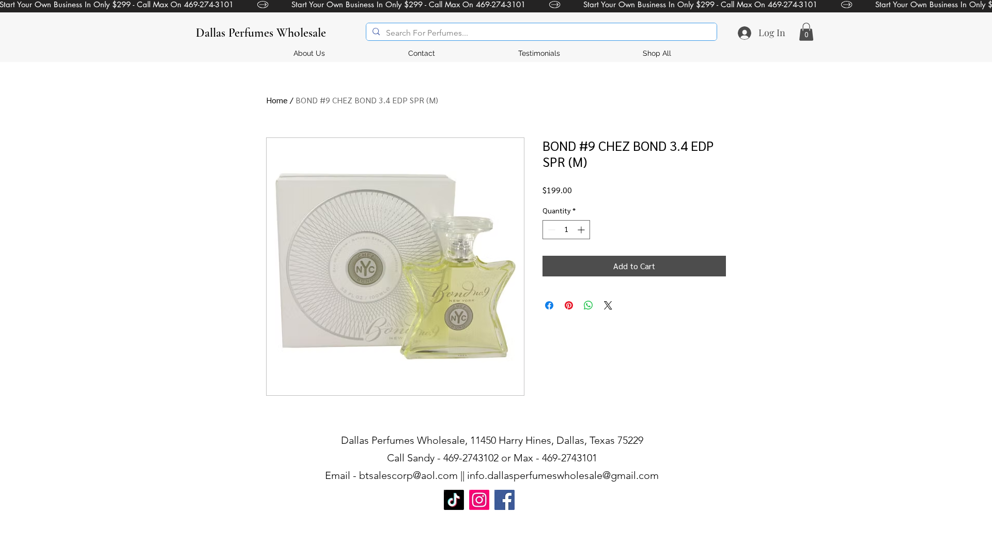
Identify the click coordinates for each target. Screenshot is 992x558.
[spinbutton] (566, 230)
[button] (806, 32)
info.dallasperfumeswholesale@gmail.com (563, 475)
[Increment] (582, 230)
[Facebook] (504, 500)
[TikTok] (454, 500)
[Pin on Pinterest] (569, 305)
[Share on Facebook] (549, 305)
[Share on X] (608, 305)
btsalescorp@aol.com (408, 475)
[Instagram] (479, 500)
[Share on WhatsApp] (588, 305)
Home (277, 100)
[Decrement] (550, 230)
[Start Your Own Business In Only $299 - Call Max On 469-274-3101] (496, 4)
